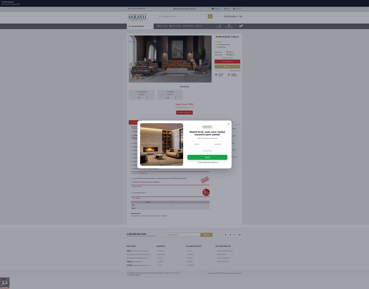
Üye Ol (207, 157)
